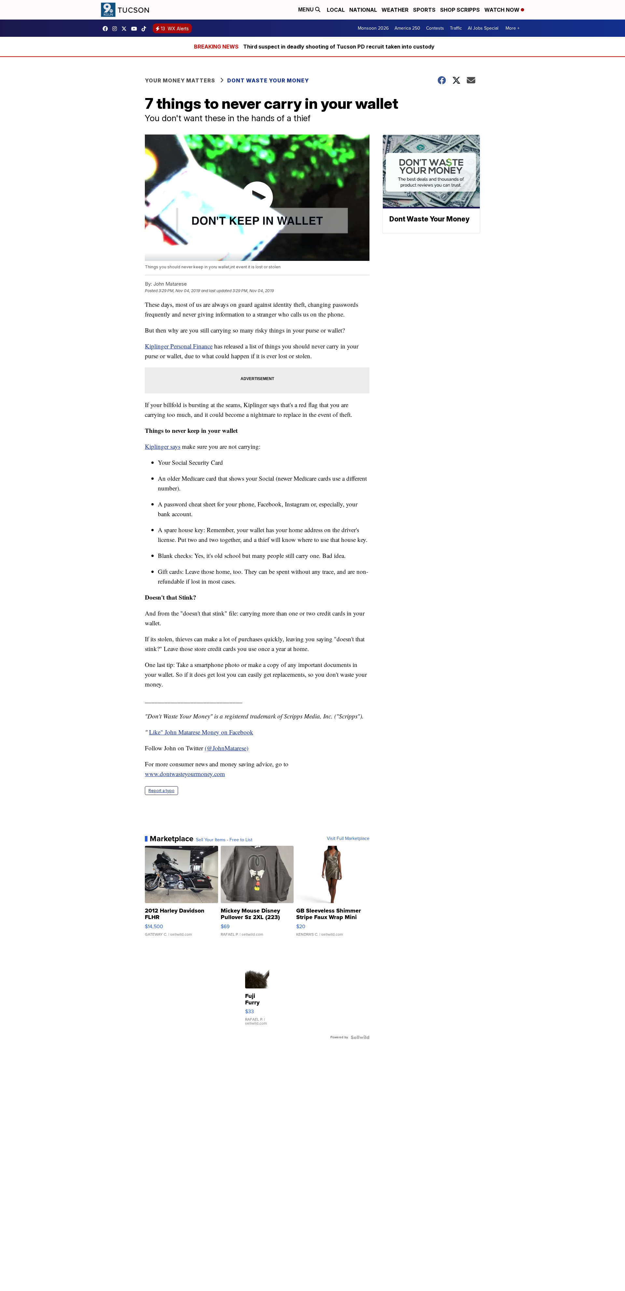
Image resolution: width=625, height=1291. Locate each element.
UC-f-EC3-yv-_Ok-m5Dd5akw (135, 28)
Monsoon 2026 (373, 28)
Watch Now (502, 10)
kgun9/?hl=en (116, 28)
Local (336, 10)
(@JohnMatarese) (226, 748)
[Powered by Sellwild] (360, 1037)
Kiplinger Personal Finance (179, 346)
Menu (306, 9)
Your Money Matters (180, 80)
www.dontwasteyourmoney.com (185, 774)
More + (513, 28)
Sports (424, 10)
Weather (395, 10)
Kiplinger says (162, 446)
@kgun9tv (145, 28)
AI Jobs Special (483, 28)
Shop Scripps (460, 10)
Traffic (456, 28)
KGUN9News (107, 28)
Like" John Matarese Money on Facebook (201, 732)
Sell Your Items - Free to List (224, 840)
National (363, 10)
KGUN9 (125, 28)
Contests (435, 28)
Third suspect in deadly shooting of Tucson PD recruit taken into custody (339, 46)
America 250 (407, 28)
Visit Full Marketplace (348, 838)
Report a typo (161, 790)
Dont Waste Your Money (268, 80)
